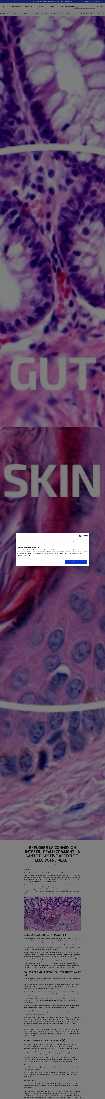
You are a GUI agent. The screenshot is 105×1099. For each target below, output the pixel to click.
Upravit (51, 562)
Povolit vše (76, 562)
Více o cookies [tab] (77, 541)
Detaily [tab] (53, 541)
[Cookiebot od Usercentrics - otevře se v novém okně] (80, 536)
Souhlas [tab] (28, 541)
